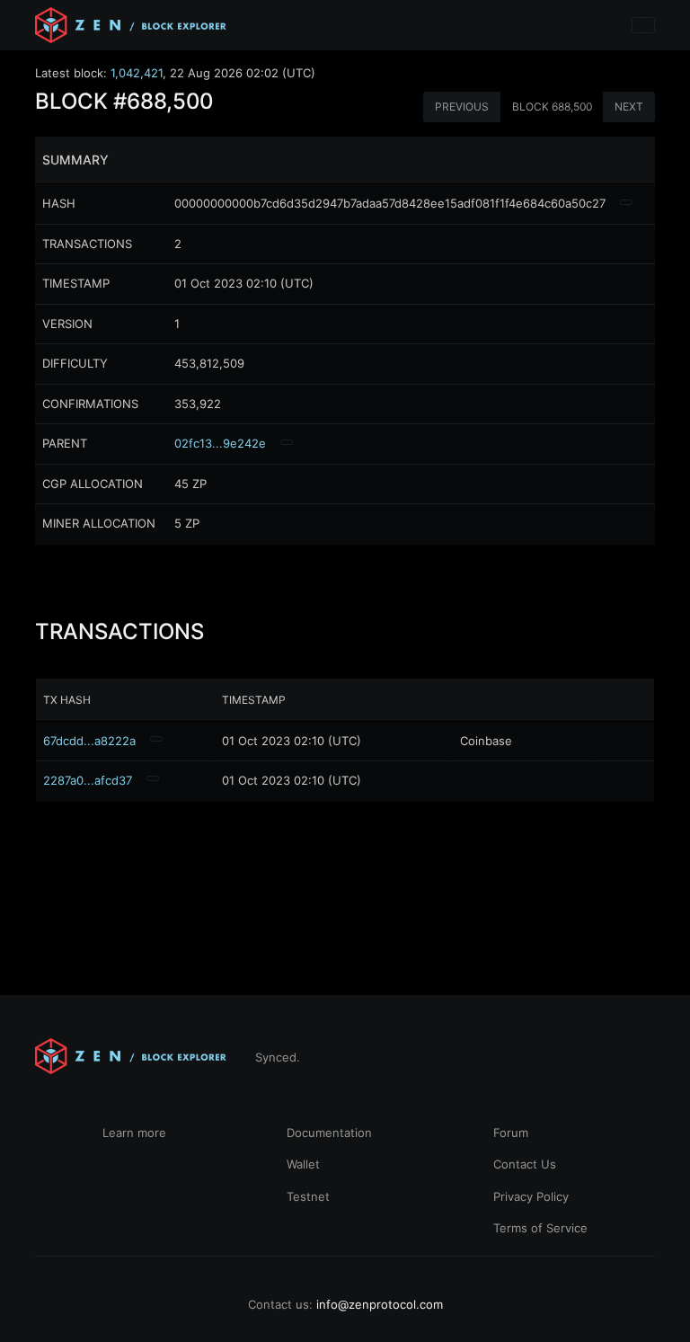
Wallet (303, 1164)
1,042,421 (137, 73)
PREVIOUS (462, 106)
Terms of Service (540, 1228)
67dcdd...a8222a (89, 740)
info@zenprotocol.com (379, 1304)
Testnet (308, 1196)
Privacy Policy (531, 1196)
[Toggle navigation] (643, 25)
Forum (510, 1132)
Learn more (134, 1132)
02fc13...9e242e (220, 443)
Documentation (329, 1132)
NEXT (629, 106)
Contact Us (524, 1164)
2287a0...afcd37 (87, 780)
